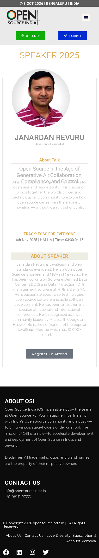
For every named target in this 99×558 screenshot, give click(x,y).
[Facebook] (6, 552)
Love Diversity (58, 535)
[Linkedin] (19, 552)
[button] (86, 17)
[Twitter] (46, 552)
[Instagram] (32, 552)
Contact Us (34, 535)
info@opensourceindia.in (25, 491)
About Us (13, 535)
